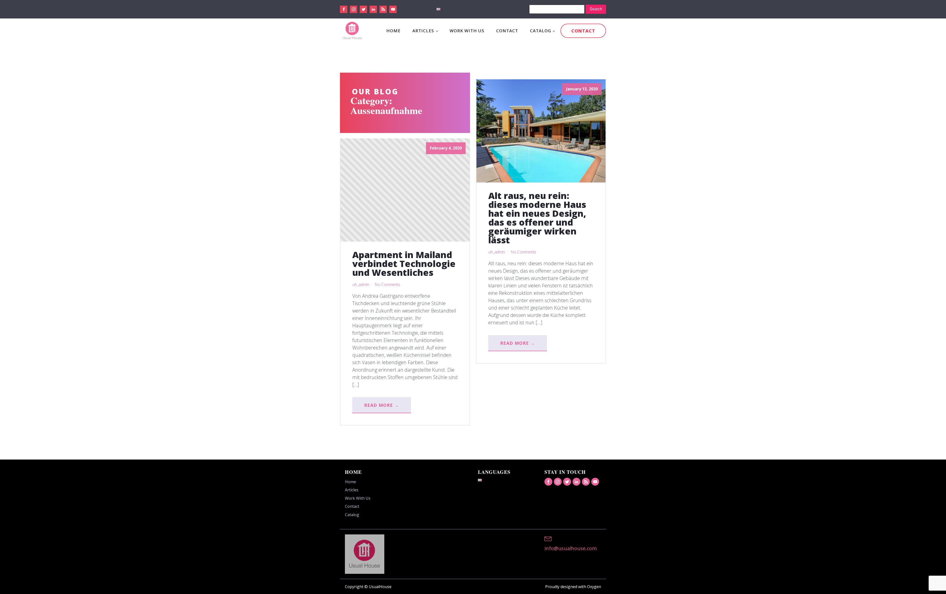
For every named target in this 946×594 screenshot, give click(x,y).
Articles (423, 30)
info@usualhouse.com (570, 548)
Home (393, 30)
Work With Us (467, 30)
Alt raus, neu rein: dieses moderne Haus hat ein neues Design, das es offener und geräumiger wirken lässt (537, 218)
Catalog (540, 30)
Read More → (381, 405)
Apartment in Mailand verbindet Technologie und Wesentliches (404, 263)
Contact (507, 30)
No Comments (387, 284)
